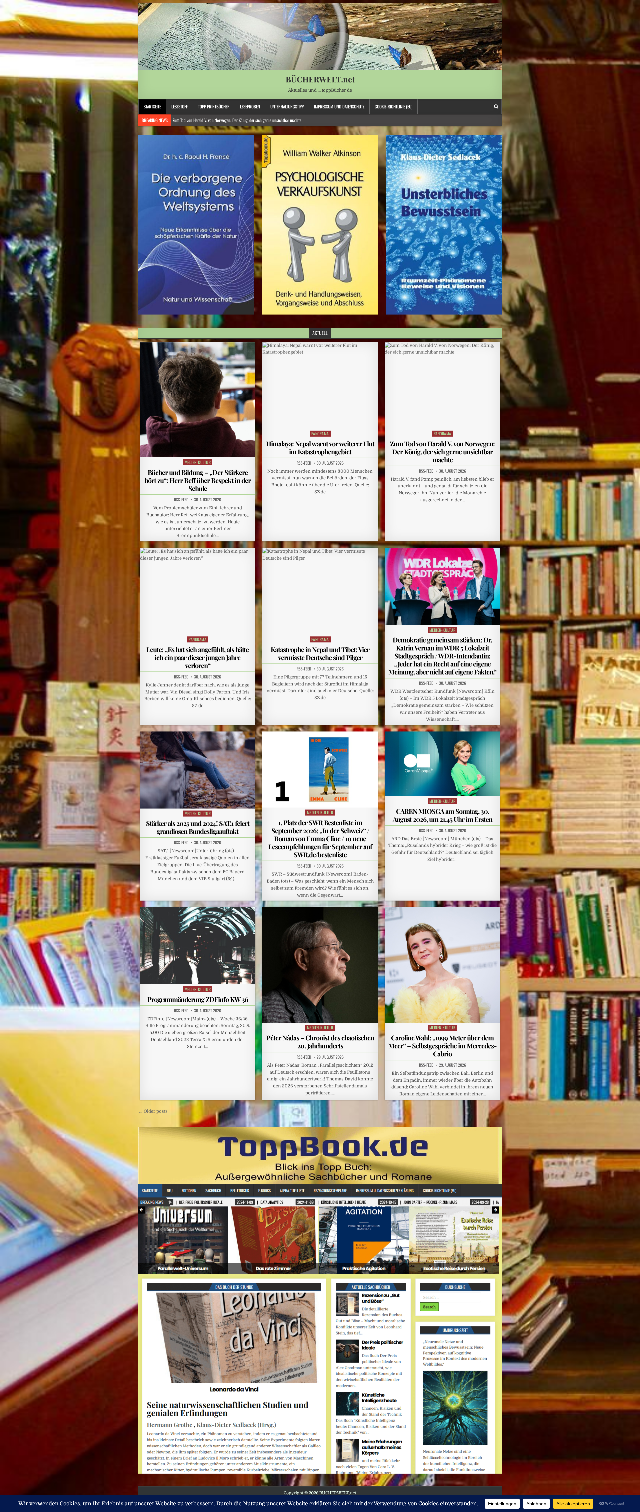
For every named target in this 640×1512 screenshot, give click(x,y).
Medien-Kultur (198, 462)
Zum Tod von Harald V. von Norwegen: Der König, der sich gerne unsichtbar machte (442, 451)
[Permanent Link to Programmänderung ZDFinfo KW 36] (197, 945)
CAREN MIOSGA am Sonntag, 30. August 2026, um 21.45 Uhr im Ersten (442, 815)
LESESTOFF (179, 106)
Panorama (320, 433)
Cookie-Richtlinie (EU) (393, 106)
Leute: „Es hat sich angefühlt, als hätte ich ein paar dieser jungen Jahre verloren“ (235, 120)
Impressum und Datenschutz (339, 106)
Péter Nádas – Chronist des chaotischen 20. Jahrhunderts (320, 1041)
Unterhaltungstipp (287, 106)
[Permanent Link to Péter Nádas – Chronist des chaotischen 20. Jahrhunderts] (320, 965)
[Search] (496, 106)
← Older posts (153, 1111)
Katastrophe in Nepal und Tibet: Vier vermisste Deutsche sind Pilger (320, 653)
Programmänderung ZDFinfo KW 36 (197, 999)
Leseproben (250, 106)
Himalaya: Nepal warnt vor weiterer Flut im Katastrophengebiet (320, 447)
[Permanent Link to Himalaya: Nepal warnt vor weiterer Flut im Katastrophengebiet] (320, 385)
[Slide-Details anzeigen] (196, 225)
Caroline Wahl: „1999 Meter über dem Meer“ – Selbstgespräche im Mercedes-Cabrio (442, 1045)
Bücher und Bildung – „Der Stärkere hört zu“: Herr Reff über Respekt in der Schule (197, 480)
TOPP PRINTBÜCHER (214, 106)
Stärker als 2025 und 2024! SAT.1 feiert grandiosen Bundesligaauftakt (197, 827)
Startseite (152, 106)
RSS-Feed (181, 500)
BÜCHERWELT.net (320, 79)
